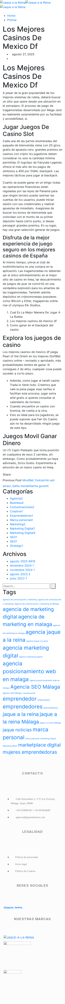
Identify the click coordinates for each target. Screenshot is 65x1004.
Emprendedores (21, 515)
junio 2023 (18, 578)
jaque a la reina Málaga (50, 723)
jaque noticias (17, 729)
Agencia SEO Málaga (35, 687)
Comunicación (29, 693)
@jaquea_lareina (13, 907)
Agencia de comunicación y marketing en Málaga (36, 604)
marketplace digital (39, 745)
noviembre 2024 (22, 570)
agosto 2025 (22, 561)
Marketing (17, 524)
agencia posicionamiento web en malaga (29, 671)
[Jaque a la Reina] (12, 2)
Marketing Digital (22, 528)
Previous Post (12, 480)
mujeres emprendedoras (30, 752)
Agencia (16, 498)
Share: (7, 474)
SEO (13, 537)
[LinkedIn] (22, 474)
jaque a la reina (21, 714)
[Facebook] (13, 474)
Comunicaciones (22, 507)
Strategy (16, 545)
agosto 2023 (20, 574)
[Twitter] (16, 474)
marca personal (32, 738)
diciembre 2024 (22, 565)
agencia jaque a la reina (37, 641)
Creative (16, 511)
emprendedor (20, 699)
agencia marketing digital (30, 657)
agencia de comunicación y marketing (20, 599)
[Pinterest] (19, 474)
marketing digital (48, 738)
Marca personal (21, 520)
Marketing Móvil (10, 746)
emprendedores (22, 706)
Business (16, 503)
